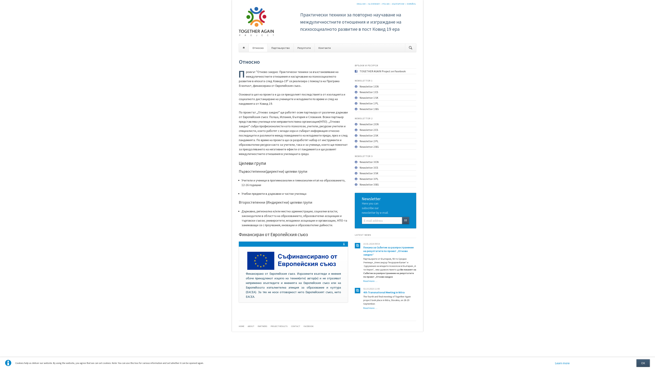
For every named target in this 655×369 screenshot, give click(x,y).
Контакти (324, 48)
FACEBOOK (309, 326)
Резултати (304, 48)
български (398, 4)
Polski (386, 4)
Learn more (562, 363)
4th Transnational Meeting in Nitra (384, 292)
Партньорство (280, 48)
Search (410, 48)
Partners (262, 326)
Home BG (244, 48)
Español (411, 4)
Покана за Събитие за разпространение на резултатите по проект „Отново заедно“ (388, 251)
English (361, 4)
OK (643, 363)
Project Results (279, 326)
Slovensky (374, 4)
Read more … (370, 281)
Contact (295, 326)
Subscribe (405, 220)
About (251, 326)
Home (241, 326)
